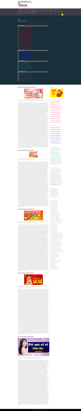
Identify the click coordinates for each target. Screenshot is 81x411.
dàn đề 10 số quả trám (27, 244)
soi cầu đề (31, 200)
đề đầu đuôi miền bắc (29, 128)
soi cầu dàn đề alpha (35, 258)
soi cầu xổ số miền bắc (59, 249)
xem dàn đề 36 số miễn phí (22, 204)
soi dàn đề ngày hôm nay (36, 267)
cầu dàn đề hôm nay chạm (34, 104)
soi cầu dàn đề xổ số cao (30, 199)
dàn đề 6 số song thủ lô (26, 178)
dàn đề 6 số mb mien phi (22, 171)
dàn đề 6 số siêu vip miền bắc (43, 177)
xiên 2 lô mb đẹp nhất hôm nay (54, 189)
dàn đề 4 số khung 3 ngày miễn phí (36, 371)
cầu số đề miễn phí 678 (23, 111)
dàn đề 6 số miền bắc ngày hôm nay (25, 173)
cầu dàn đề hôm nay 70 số (27, 104)
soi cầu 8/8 (24, 258)
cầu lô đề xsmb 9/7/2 (30, 108)
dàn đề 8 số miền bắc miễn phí (33, 301)
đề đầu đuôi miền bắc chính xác (32, 129)
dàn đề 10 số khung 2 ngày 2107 (40, 234)
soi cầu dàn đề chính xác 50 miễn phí (39, 136)
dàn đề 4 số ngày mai (37, 377)
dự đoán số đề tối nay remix (40, 190)
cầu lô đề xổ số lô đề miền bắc (37, 294)
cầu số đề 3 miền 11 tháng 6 (36, 108)
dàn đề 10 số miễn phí (43, 241)
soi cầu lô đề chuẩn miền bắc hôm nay (34, 327)
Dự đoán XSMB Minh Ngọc (29, 122)
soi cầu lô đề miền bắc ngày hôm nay (39, 202)
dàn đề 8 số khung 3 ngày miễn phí (27, 298)
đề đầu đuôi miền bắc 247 (35, 128)
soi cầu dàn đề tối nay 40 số (25, 325)
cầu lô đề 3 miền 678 (28, 106)
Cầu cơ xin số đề (29, 103)
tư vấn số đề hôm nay (41, 402)
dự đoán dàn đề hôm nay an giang (24, 310)
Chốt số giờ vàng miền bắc (54, 202)
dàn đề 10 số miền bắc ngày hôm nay (24, 240)
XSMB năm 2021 (53, 262)
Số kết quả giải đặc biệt (54, 253)
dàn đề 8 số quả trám (36, 305)
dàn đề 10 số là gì (22, 237)
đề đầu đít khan (29, 125)
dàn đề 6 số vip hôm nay (38, 180)
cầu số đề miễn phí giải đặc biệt (39, 111)
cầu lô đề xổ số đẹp (37, 166)
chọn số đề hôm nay (42, 297)
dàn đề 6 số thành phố (39, 178)
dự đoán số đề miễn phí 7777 (28, 186)
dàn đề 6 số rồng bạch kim (29, 177)
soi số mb (31, 402)
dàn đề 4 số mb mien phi (41, 373)
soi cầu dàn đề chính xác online (29, 137)
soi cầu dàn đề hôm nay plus (35, 395)
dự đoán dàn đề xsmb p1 (36, 116)
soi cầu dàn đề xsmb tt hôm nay (24, 264)
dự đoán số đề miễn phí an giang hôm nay (30, 251)
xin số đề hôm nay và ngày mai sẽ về (39, 403)
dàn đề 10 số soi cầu (26, 245)
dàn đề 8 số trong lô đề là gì (41, 308)
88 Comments (29, 147)
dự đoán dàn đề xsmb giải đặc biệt (26, 185)
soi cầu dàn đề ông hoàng (31, 139)
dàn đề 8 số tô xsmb (34, 308)
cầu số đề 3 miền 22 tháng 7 (42, 167)
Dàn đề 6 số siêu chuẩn (36, 177)
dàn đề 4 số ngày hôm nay (23, 377)
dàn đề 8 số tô (29, 307)
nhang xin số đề (26, 133)
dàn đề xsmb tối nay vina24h (23, 183)
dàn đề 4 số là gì (32, 372)
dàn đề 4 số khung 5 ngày (26, 372)
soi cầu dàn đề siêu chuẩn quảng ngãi (36, 324)
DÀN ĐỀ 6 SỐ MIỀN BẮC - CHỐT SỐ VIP (36, 171)
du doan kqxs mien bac (35, 247)
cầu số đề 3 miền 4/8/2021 (22, 109)
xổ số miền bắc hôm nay (54, 266)
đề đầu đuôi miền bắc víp (38, 132)
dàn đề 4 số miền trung (22, 376)
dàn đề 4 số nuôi (27, 378)
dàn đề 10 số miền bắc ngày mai (33, 240)
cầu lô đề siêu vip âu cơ (41, 293)
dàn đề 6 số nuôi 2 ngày (33, 176)
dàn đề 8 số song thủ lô (40, 306)
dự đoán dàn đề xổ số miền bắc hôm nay (31, 248)
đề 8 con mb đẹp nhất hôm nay (26, 273)
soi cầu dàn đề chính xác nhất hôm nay (24, 260)
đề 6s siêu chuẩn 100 (22, 191)
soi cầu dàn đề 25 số (29, 258)
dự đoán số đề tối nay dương (35, 120)
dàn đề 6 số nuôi (27, 176)
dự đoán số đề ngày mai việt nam (36, 253)
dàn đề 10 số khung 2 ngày (32, 234)
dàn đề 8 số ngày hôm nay (37, 304)
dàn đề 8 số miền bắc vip (24, 303)
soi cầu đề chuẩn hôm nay (42, 264)
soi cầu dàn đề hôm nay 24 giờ (23, 261)
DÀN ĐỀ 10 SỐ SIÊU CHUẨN (41, 244)
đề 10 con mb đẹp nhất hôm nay (26, 209)
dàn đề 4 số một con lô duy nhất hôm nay (36, 376)
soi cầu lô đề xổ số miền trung (36, 144)
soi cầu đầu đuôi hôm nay (42, 141)
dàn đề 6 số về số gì (28, 180)
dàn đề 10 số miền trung (27, 242)
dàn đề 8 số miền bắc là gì (25, 301)
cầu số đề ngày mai (36, 297)
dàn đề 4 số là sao (24, 373)
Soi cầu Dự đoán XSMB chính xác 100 (55, 245)
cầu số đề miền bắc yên (40, 110)
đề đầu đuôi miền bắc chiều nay (23, 129)
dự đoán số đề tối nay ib (25, 190)
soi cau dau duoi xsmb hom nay (34, 141)
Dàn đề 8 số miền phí (36, 303)
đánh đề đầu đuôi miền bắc (34, 123)
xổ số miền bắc (53, 264)
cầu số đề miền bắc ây (25, 110)
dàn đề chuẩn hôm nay (22, 246)
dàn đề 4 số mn (28, 376)
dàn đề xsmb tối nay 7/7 (24, 182)
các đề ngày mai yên (41, 161)
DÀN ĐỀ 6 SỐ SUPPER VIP (33, 178)
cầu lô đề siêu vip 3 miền (34, 293)
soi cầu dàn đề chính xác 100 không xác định (28, 321)
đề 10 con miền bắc (31, 255)
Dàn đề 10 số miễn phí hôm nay (29, 369)
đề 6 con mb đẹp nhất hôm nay (26, 150)
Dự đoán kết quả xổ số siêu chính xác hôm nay (56, 220)
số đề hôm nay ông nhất (39, 134)
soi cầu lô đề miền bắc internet (42, 201)
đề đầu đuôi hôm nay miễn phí (31, 127)
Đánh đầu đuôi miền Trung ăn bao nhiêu (25, 123)
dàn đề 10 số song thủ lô (32, 245)
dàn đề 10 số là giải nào (34, 237)
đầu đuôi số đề (40, 123)
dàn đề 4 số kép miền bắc (25, 370)
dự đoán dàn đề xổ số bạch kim (33, 114)
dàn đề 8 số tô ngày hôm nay (27, 308)
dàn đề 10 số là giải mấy (28, 237)
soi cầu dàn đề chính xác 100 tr (29, 136)
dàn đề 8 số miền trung (42, 303)
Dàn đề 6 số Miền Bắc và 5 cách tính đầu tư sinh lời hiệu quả (32, 174)
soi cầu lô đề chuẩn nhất (43, 327)
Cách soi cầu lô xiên (53, 208)
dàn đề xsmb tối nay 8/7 (30, 182)
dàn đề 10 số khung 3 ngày (34, 235)
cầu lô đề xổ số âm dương (30, 166)
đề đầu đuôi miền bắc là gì (39, 191)
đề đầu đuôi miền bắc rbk (41, 131)
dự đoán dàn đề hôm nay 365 (24, 113)
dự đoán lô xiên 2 (53, 222)
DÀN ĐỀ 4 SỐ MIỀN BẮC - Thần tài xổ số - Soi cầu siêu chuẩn (33, 374)
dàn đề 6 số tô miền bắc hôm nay (33, 179)
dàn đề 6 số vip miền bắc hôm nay (30, 181)
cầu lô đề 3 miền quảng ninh (35, 106)
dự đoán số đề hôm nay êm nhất (32, 250)
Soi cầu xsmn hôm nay (57, 9)
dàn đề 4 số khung (31, 370)
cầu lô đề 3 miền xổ (42, 106)
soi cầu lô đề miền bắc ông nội (27, 144)
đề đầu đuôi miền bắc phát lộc (23, 131)
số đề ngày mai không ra (38, 135)
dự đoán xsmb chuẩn (53, 224)
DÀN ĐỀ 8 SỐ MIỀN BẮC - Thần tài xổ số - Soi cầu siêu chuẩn (30, 300)
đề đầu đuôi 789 (27, 191)
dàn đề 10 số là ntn (40, 237)
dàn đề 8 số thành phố (24, 307)
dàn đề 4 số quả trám (22, 379)
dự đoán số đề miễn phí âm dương (37, 186)
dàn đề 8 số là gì (24, 299)
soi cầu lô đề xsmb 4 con (35, 330)
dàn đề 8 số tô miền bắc (40, 307)
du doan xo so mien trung (54, 210)
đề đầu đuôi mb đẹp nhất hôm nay (27, 87)
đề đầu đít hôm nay (24, 125)
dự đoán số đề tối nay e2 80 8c (32, 254)
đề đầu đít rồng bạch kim (42, 125)
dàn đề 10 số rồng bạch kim (34, 244)
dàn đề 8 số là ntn (42, 299)
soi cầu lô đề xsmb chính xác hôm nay (40, 401)
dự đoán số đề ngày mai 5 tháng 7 (32, 252)
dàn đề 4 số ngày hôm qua (30, 377)
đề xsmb (41, 318)
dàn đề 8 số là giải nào (36, 299)
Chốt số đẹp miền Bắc (53, 206)
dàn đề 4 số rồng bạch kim (29, 379)
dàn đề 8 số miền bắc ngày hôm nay (42, 301)
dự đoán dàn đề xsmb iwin (29, 116)
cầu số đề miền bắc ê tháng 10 (33, 110)
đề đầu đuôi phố (21, 133)
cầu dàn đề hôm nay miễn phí (43, 163)
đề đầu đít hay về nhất (39, 124)
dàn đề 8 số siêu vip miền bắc (27, 306)
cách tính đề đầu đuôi (24, 103)
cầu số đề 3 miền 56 (28, 109)
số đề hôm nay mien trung (32, 134)
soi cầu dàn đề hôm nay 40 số (27, 138)
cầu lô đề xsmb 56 (24, 108)
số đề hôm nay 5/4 (36, 133)
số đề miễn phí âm (45, 134)
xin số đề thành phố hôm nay (35, 146)
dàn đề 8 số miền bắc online (29, 302)
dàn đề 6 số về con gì (22, 180)
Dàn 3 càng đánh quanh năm (54, 212)
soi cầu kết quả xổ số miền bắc (55, 247)
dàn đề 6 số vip (33, 180)
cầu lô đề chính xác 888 (39, 292)
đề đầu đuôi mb (38, 127)
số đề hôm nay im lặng (35, 390)
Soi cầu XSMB (52, 249)
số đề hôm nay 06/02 (31, 133)
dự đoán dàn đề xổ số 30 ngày (24, 114)
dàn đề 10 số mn (33, 242)
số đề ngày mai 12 (38, 319)
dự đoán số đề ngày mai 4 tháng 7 (35, 117)
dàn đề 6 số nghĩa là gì (22, 176)
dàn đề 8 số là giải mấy (30, 299)
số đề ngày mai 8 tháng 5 (30, 135)
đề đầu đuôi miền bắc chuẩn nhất (42, 129)
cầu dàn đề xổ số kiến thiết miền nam (29, 105)
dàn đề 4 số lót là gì (30, 373)
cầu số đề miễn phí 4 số (37, 296)
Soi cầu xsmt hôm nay (50, 9)
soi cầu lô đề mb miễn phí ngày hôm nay (34, 142)
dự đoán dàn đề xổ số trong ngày (24, 115)
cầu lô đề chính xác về (22, 293)
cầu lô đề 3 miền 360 (22, 106)
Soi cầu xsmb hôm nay (35, 9)
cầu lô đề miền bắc (33, 364)
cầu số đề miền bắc (41, 109)
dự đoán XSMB (59, 222)
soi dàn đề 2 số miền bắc (29, 267)
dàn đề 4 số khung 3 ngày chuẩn (26, 371)
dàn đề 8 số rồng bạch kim (43, 305)
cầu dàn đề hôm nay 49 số (43, 103)
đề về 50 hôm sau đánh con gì (55, 268)
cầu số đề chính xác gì (34, 109)
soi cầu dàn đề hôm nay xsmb (23, 139)
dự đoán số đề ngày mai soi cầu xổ (38, 119)
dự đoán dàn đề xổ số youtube (33, 115)
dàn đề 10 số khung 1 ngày (24, 234)
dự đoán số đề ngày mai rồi (29, 119)
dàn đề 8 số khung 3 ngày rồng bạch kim (38, 298)
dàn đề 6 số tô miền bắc (25, 179)
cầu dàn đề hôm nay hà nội (42, 104)
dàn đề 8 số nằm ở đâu (31, 304)
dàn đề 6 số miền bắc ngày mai (34, 173)
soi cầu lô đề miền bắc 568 (43, 142)
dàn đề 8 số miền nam (31, 303)
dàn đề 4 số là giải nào (44, 372)
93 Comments (22, 206)
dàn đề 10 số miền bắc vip (36, 241)
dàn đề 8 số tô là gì (34, 307)
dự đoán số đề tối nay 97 (26, 120)
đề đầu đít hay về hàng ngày (31, 124)
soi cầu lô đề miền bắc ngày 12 (38, 143)
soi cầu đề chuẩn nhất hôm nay (24, 327)
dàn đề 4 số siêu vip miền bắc (43, 379)
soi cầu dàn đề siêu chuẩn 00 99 (39, 139)
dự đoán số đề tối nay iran (32, 190)
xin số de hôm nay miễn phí (30, 204)
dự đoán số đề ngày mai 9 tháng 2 (25, 118)
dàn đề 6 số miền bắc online (42, 173)
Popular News (59, 14)
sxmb (61, 251)
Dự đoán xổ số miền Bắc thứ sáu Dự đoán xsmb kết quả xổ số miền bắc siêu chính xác (56, 236)
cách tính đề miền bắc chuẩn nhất (26, 225)
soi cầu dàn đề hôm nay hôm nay (35, 138)
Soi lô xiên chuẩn (53, 251)
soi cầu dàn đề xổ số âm (23, 199)
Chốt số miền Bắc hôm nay (54, 204)
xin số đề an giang (36, 204)
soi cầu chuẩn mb (40, 392)
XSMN (57, 262)
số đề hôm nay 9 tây (42, 133)
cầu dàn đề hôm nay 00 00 (35, 103)
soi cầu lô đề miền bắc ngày (30, 143)
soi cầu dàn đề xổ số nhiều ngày (38, 199)
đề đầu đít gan (45, 123)
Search (51, 87)
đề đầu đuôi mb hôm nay (22, 128)
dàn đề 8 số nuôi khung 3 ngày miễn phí (27, 305)
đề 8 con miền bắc (44, 317)
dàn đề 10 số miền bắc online (42, 240)
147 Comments (24, 270)
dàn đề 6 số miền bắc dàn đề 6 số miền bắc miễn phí (35, 172)
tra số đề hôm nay (42, 267)
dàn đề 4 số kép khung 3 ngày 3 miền (38, 369)
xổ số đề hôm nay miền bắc (42, 146)
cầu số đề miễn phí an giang (31, 111)
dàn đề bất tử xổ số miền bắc (40, 245)
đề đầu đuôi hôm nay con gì (23, 127)
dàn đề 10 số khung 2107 (27, 235)
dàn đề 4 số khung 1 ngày (37, 370)
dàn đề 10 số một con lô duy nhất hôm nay (41, 242)
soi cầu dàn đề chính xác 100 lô (25, 259)
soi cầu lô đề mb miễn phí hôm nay (24, 142)
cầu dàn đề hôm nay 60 (44, 162)
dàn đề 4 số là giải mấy (37, 372)
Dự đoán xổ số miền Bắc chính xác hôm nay (56, 233)
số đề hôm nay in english (24, 134)
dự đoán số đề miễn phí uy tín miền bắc (24, 117)
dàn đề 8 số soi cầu (34, 306)
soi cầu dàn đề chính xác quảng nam (39, 137)
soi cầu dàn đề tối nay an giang (33, 325)
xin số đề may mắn (28, 146)
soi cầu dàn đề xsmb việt (26, 141)
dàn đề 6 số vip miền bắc (22, 181)
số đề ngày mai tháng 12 (34, 320)
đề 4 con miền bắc (44, 389)
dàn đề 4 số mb (35, 373)
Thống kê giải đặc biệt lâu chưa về (55, 255)
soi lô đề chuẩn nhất (36, 331)
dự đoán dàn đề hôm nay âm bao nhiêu (34, 113)
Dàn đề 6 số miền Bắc (28, 171)
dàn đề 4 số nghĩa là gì (22, 378)
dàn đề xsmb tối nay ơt (37, 182)
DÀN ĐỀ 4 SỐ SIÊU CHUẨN (36, 379)
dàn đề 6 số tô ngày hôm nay (42, 179)
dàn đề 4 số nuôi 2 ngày (33, 378)
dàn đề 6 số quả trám (22, 177)
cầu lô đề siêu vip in (23, 166)
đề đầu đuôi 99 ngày (33, 191)
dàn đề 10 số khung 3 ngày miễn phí (25, 236)
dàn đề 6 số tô (44, 178)
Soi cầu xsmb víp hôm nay (42, 9)
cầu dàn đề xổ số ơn (37, 105)
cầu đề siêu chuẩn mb (36, 164)
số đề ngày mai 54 (24, 135)
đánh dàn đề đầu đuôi (36, 122)
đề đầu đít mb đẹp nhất (35, 125)
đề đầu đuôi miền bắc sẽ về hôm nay (30, 132)
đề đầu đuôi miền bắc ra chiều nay (33, 131)
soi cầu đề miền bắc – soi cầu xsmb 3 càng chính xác (25, 2)
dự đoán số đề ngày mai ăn (34, 118)
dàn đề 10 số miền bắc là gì (27, 239)
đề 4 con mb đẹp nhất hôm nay (26, 336)
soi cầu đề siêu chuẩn (36, 200)
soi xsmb (58, 251)
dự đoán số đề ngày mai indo (42, 118)
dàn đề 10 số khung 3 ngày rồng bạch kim (35, 236)
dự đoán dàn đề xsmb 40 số (42, 115)
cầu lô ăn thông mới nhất (43, 164)
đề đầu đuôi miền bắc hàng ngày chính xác (33, 130)
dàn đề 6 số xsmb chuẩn (38, 181)
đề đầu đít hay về (24, 124)
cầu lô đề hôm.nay (28, 293)
